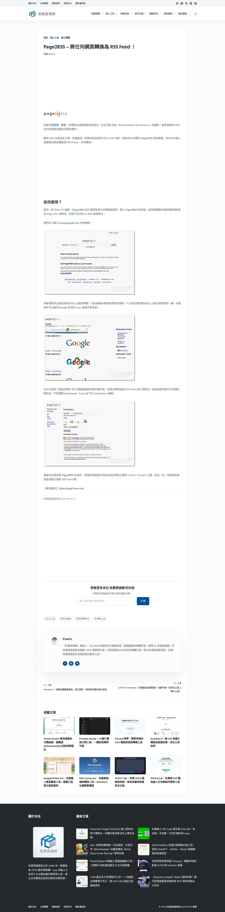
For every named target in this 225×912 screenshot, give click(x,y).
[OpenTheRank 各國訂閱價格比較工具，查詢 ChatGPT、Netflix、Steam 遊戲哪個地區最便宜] (143, 849)
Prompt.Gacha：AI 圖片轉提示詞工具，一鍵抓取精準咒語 (94, 742)
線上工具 (110, 13)
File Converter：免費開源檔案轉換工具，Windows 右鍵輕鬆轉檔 (94, 782)
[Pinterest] (186, 3)
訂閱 (143, 601)
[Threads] (195, 3)
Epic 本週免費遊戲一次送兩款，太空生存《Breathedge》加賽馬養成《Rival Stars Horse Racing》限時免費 (111, 849)
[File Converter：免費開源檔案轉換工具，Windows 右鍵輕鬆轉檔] (94, 766)
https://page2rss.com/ (71, 488)
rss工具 (50, 618)
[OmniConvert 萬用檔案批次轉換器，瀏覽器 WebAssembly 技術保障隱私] (59, 726)
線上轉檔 (65, 37)
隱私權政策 (80, 3)
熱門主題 (139, 13)
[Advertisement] (112, 83)
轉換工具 (100, 618)
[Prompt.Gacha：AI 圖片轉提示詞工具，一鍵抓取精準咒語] (94, 726)
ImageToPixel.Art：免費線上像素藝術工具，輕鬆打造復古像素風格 (58, 782)
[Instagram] (191, 3)
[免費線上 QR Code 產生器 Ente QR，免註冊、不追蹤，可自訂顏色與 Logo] (143, 833)
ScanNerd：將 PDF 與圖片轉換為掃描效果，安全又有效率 (165, 742)
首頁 (46, 37)
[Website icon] (71, 663)
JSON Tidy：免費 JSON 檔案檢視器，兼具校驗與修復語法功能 (129, 782)
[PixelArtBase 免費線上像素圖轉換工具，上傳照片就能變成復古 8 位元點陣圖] (82, 865)
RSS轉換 (65, 618)
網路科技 (153, 13)
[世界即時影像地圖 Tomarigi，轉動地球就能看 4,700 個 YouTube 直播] (143, 865)
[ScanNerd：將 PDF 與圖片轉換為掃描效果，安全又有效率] (166, 726)
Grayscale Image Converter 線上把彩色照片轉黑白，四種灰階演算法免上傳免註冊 (112, 833)
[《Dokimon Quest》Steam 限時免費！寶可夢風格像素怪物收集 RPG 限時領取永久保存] (143, 881)
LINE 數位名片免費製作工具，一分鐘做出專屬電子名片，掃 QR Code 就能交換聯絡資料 (111, 881)
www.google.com (69, 222)
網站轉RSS (82, 618)
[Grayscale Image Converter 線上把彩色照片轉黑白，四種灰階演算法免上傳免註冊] (82, 833)
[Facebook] (177, 3)
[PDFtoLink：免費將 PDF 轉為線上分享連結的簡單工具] (166, 766)
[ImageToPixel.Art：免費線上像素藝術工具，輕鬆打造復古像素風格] (59, 766)
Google (63, 307)
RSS (114, 125)
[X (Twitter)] (182, 3)
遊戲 (63, 125)
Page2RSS (147, 138)
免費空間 (124, 13)
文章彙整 (44, 3)
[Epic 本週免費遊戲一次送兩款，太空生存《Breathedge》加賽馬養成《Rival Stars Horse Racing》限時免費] (82, 849)
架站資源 (168, 13)
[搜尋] (195, 14)
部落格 (55, 125)
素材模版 (182, 13)
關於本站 (32, 3)
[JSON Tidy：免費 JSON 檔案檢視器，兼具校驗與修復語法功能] (130, 766)
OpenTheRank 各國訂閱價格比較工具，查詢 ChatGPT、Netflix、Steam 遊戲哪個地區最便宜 (173, 849)
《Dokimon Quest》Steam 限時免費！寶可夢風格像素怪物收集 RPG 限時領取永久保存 (174, 881)
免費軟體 (95, 13)
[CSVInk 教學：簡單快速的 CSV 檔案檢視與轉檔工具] (130, 726)
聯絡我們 (56, 3)
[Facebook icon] (65, 663)
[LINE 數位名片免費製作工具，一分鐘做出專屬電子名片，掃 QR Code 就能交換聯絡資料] (82, 881)
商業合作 (68, 3)
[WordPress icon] (77, 663)
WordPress (186, 907)
